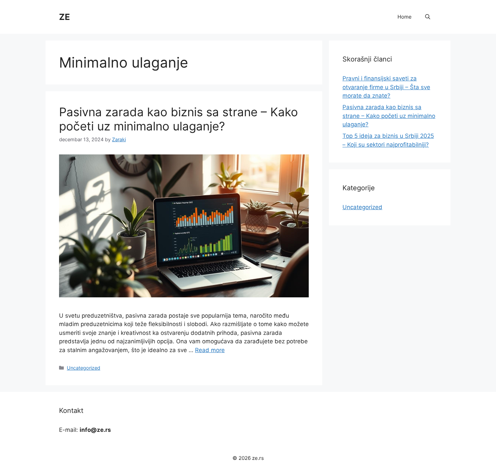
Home (404, 17)
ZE (64, 17)
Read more (210, 350)
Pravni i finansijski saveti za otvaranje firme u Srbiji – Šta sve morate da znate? (386, 87)
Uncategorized (83, 368)
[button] (427, 17)
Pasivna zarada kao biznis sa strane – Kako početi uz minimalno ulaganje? (178, 119)
